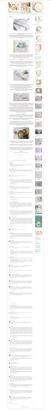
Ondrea (11, 232)
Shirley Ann (11, 375)
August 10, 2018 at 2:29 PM (13, 262)
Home (9, 14)
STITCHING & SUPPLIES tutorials (32, 14)
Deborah (11, 246)
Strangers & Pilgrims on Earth (38, 249)
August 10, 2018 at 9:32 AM (13, 172)
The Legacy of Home (38, 245)
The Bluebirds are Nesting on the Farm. (38, 238)
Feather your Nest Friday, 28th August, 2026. (38, 240)
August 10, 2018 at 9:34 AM (13, 176)
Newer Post (10, 402)
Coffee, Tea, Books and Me (23, 121)
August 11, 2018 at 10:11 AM (13, 345)
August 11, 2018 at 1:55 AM (13, 314)
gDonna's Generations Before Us (38, 251)
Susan (11, 326)
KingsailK (11, 383)
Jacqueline (11, 228)
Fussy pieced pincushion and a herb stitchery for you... (38, 248)
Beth (10, 354)
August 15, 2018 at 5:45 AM (13, 381)
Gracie (11, 191)
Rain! (36, 237)
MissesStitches (12, 339)
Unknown (11, 163)
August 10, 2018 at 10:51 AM (13, 194)
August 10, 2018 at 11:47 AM (13, 226)
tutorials (27, 14)
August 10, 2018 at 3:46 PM (13, 267)
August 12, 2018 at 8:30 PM (13, 373)
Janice (36, 241)
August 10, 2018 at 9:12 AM (13, 166)
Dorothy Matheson (12, 347)
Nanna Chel (11, 240)
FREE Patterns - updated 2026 (13, 14)
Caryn (10, 389)
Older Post (32, 402)
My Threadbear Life (38, 243)
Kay (10, 269)
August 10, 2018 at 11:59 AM (13, 230)
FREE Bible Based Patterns (18, 14)
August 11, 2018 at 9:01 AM (13, 337)
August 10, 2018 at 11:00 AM (13, 207)
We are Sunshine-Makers (38, 250)
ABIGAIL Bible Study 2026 (24, 14)
